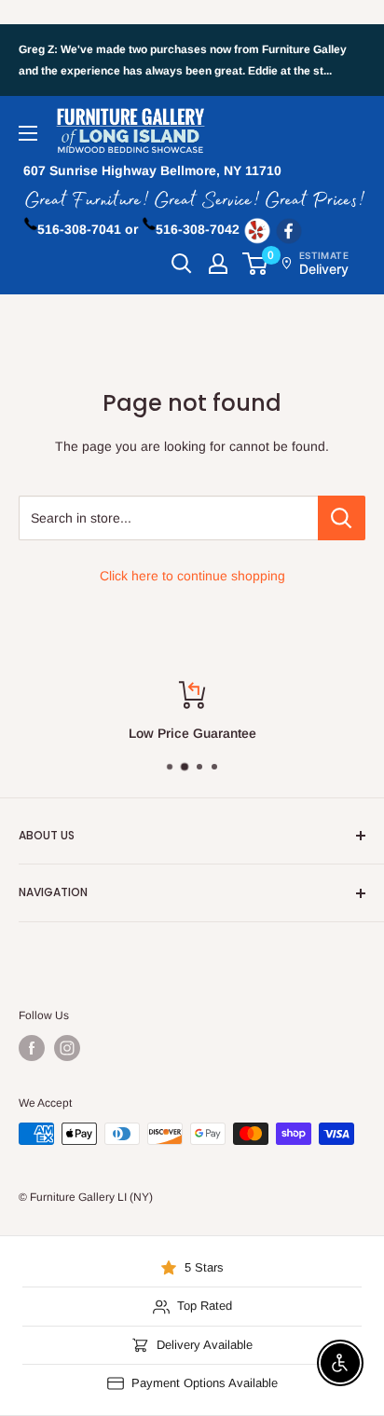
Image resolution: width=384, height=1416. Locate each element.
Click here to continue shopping (192, 575)
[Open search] (181, 263)
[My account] (218, 263)
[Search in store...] (341, 518)
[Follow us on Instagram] (67, 1048)
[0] (255, 263)
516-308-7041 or (87, 229)
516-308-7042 (198, 229)
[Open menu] (28, 133)
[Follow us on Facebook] (32, 1048)
